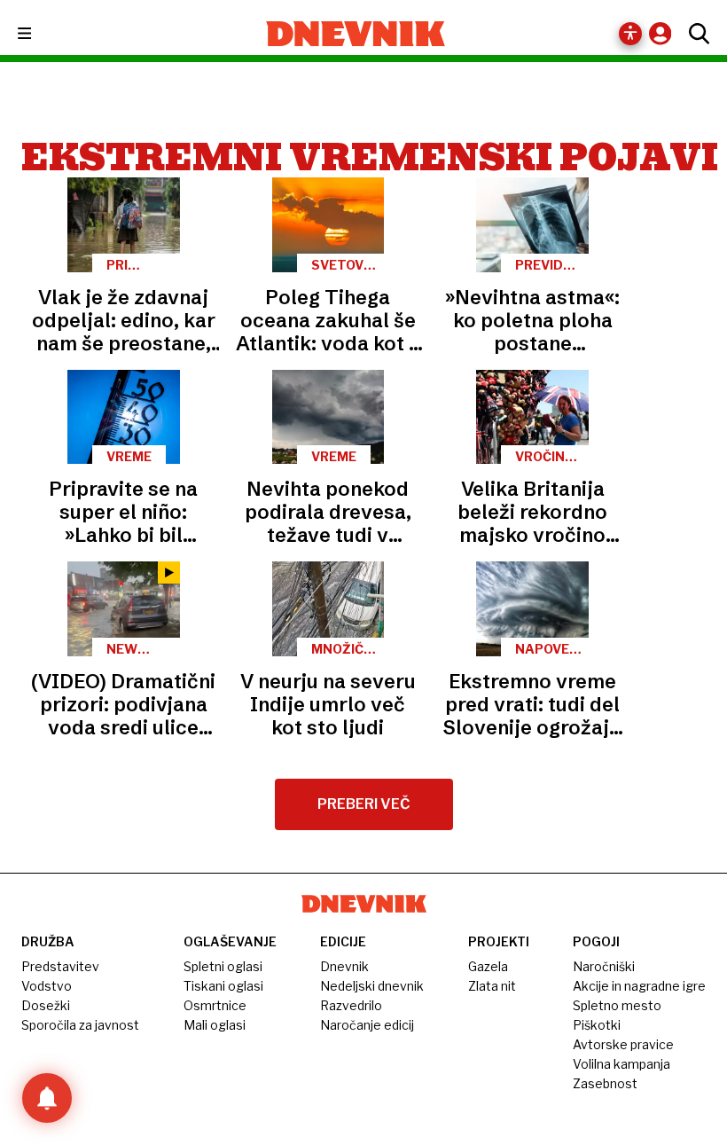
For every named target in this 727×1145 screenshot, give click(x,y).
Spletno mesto (617, 1005)
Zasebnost (605, 1083)
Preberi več (363, 804)
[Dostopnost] (630, 33)
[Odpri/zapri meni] (40, 34)
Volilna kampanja (621, 1063)
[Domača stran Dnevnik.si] (356, 33)
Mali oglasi (215, 1024)
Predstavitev (60, 966)
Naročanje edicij (367, 1024)
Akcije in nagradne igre (639, 985)
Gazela (488, 966)
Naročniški (604, 966)
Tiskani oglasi (223, 985)
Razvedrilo (351, 1005)
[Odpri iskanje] (694, 33)
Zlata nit (492, 985)
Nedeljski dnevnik (372, 985)
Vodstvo (46, 985)
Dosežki (45, 1005)
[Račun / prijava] (664, 33)
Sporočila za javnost (80, 1024)
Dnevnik (344, 966)
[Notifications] (47, 1098)
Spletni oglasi (223, 966)
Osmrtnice (215, 1005)
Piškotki (597, 1024)
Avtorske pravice (623, 1044)
